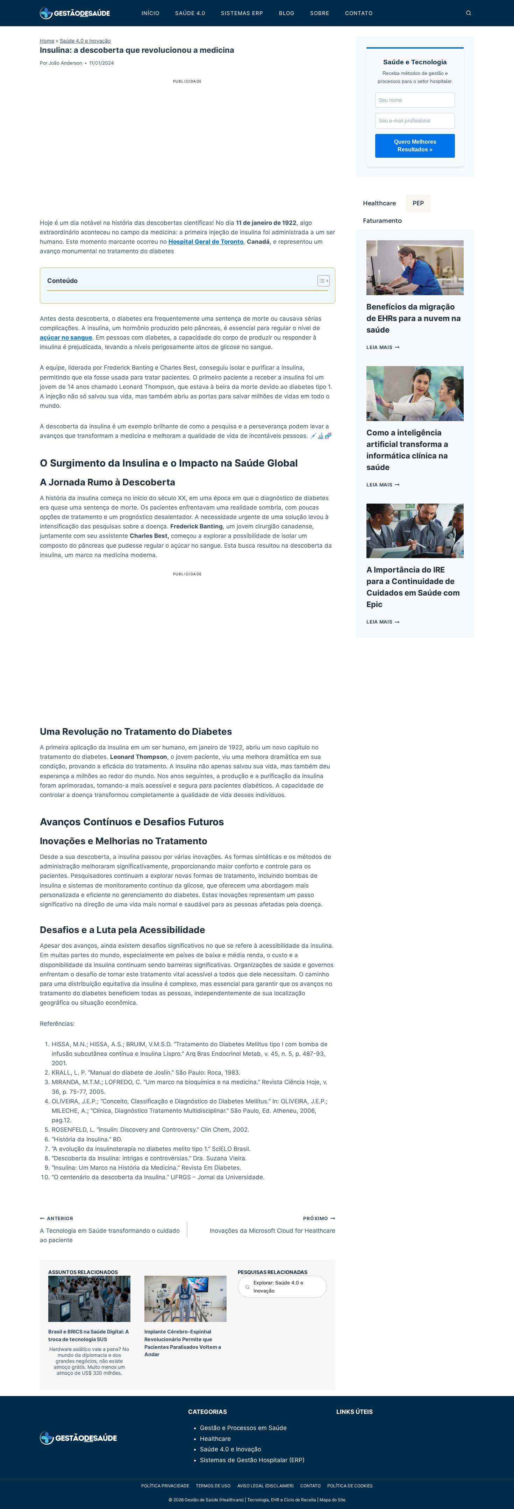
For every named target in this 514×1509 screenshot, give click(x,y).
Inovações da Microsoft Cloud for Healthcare (272, 1225)
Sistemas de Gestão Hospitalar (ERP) (252, 1460)
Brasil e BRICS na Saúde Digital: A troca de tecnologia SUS (88, 1352)
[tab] (379, 203)
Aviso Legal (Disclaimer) (265, 1485)
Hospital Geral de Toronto (206, 241)
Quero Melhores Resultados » (415, 145)
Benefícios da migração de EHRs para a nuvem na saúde (413, 318)
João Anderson (65, 63)
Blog (286, 13)
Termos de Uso (213, 1485)
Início (150, 13)
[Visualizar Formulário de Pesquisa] (468, 13)
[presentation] (89, 1299)
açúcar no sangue (66, 337)
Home (47, 41)
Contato (359, 13)
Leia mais (383, 347)
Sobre (319, 13)
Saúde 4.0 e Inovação (85, 41)
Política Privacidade (165, 1485)
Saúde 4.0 (190, 13)
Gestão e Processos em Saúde (243, 1427)
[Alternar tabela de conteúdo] (320, 281)
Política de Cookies (350, 1485)
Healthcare (215, 1438)
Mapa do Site (332, 1499)
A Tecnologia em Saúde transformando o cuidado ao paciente (110, 1230)
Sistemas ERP (242, 13)
